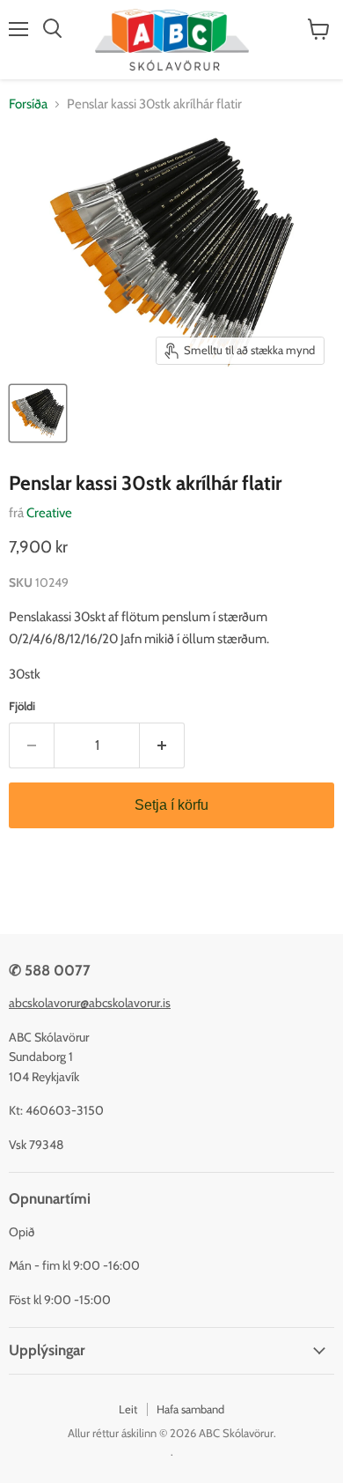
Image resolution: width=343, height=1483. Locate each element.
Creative (49, 513)
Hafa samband (190, 1409)
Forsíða (28, 104)
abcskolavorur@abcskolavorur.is (90, 1003)
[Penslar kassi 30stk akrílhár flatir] (38, 413)
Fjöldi (22, 706)
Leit (128, 1409)
